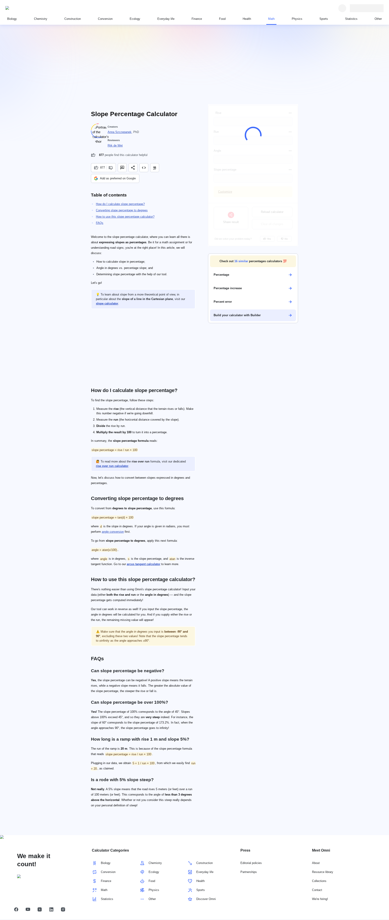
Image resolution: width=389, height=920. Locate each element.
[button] (253, 261)
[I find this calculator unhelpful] (111, 167)
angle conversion (113, 531)
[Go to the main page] (26, 8)
